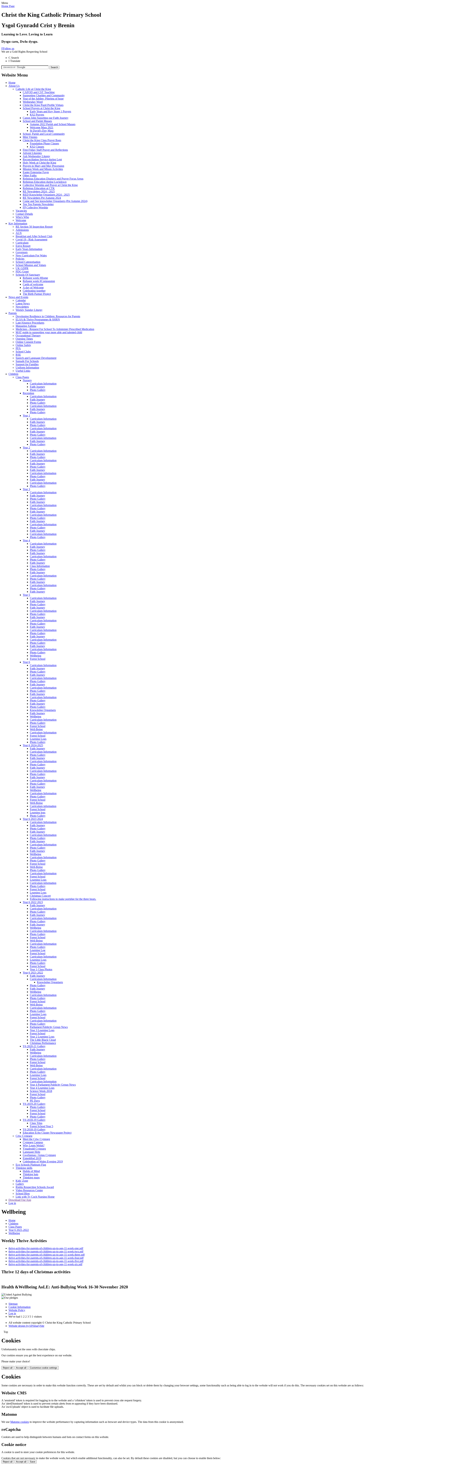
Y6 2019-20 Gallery (34, 1103)
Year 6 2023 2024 (33, 818)
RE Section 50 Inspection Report (34, 226)
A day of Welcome (33, 287)
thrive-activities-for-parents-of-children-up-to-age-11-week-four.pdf (46, 1257)
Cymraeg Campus (33, 1142)
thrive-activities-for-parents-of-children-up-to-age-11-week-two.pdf (46, 1251)
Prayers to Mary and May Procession (43, 165)
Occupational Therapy (28, 335)
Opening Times (24, 338)
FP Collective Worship (35, 207)
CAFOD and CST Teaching (39, 92)
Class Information (40, 566)
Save (32, 1461)
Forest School (37, 658)
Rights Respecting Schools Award (35, 1187)
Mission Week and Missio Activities (43, 169)
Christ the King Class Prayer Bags (42, 140)
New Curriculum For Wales (31, 255)
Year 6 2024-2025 (33, 745)
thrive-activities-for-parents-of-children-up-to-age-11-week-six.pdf (45, 1264)
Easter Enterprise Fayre (36, 172)
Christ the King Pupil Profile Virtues (43, 105)
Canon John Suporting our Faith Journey (45, 117)
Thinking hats (30, 1174)
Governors (22, 252)
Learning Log (37, 950)
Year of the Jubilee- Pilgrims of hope (43, 98)
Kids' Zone (22, 1180)
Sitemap (13, 1303)
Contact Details (24, 213)
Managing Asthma (26, 325)
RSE (18, 354)
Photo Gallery (38, 389)
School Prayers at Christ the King (41, 108)
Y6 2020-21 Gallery (34, 1046)
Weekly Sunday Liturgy (29, 309)
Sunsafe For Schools (27, 361)
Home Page (8, 6)
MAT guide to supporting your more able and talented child (49, 332)
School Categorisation (28, 261)
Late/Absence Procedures (30, 322)
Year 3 (26, 489)
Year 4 (26, 540)
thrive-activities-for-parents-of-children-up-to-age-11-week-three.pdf (47, 1254)
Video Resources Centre (29, 1190)
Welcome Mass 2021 (41, 127)
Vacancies (21, 210)
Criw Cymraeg (24, 1135)
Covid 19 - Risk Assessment (31, 239)
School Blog (23, 1193)
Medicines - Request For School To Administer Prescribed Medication (55, 329)
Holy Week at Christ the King (39, 162)
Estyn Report (23, 245)
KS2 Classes (37, 146)
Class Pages (22, 377)
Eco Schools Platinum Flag (31, 1164)
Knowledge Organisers (43, 710)
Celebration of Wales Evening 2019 (43, 1161)
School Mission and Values (31, 265)
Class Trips (36, 1123)
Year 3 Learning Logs (42, 1030)
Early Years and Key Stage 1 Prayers (50, 111)
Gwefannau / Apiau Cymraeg (39, 1155)
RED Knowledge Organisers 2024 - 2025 (46, 194)
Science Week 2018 (41, 1091)
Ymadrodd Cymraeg (34, 1148)
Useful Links (23, 370)
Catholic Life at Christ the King (33, 89)
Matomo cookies (19, 1421)
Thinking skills (24, 1167)
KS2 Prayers (37, 114)
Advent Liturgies (32, 153)
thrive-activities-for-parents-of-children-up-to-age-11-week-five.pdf (46, 1261)
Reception (28, 393)
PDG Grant (22, 271)
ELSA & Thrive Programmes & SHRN (38, 319)
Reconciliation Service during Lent (42, 159)
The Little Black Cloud (43, 1039)
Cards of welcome (33, 284)
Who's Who (22, 217)
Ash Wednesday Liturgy (36, 156)
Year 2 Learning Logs (42, 1036)
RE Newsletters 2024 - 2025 (39, 191)
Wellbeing (35, 655)
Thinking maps (31, 1177)
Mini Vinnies (30, 137)
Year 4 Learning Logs (42, 1087)
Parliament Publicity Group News (49, 1027)
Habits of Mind (31, 1171)
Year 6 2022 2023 (33, 902)
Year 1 (26, 415)
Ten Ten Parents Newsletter (38, 204)
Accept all (21, 1367)
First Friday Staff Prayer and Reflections (45, 149)
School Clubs (23, 351)
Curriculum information (43, 437)
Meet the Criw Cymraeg (36, 1139)
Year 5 (26, 594)
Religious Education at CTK (39, 188)
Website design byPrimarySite (26, 1325)
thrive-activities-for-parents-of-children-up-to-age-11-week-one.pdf (46, 1248)
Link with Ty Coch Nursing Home (35, 1196)
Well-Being (36, 729)
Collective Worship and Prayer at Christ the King (50, 185)
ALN (19, 233)
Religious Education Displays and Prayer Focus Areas (53, 178)
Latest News (23, 303)
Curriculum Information (43, 383)
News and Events (18, 297)
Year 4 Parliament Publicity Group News (53, 1084)
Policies (20, 258)
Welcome (21, 220)
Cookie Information (20, 1306)
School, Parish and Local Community (44, 133)
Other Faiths (30, 175)
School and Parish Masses (37, 121)
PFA (18, 348)
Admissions (22, 229)
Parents (13, 313)
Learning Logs (38, 738)
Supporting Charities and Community (44, 95)
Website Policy (17, 1310)
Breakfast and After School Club (34, 236)
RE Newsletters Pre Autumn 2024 (42, 197)
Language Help (31, 1151)
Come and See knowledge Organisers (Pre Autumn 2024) (55, 201)
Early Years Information (29, 249)
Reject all (7, 1367)
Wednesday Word (33, 101)
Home (12, 82)
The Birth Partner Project (37, 293)
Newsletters (22, 306)
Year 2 (26, 447)
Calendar (21, 300)
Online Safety (23, 345)
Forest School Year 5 (41, 1126)
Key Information (18, 223)
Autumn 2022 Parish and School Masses (52, 124)
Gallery (20, 1183)
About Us (14, 85)
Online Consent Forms (28, 341)
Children (13, 373)
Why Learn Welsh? (33, 1145)
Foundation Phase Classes (44, 143)
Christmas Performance (43, 1043)
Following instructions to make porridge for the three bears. (63, 898)
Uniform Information (27, 367)
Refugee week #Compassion (39, 281)
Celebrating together (34, 290)
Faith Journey (37, 386)
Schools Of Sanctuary (28, 274)
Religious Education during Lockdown (44, 181)
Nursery (27, 380)
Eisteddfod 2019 (32, 1158)
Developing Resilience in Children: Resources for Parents (48, 316)
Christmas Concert (40, 895)
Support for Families (27, 364)
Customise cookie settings (43, 1367)
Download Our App (20, 1199)
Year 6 (26, 662)
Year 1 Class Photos (41, 969)
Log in (12, 1203)
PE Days (35, 1100)
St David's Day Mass (41, 130)
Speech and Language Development (36, 357)
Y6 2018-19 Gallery (34, 1119)
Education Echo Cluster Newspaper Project (47, 1132)
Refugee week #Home (35, 277)
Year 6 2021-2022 (33, 972)
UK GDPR (22, 268)
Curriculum (22, 242)
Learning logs (37, 812)
